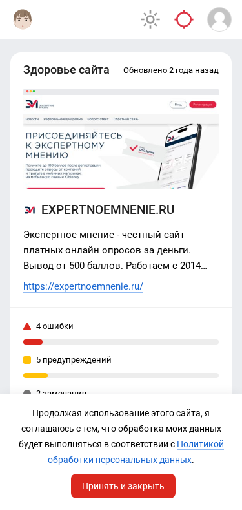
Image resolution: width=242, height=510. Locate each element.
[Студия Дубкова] (22, 19)
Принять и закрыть (123, 486)
